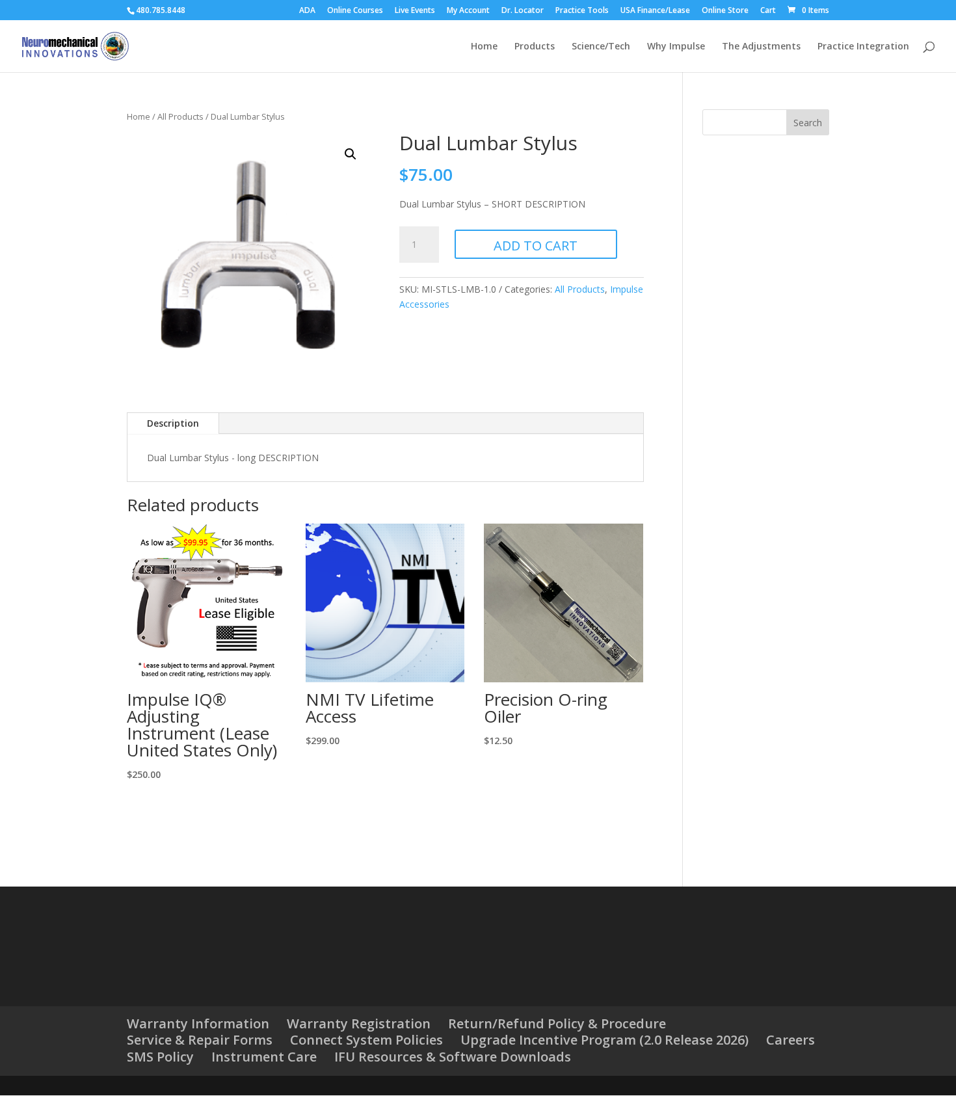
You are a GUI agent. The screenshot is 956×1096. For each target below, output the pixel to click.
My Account (468, 11)
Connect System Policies (366, 1040)
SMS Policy (160, 1056)
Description (173, 423)
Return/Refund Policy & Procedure (557, 1023)
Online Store (725, 11)
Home (484, 47)
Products (534, 47)
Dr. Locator (522, 11)
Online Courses (355, 11)
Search (807, 122)
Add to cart (536, 245)
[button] (350, 154)
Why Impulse (676, 47)
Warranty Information (198, 1023)
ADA (307, 11)
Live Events (415, 11)
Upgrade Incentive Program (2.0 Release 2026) (604, 1040)
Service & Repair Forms (199, 1040)
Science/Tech (601, 47)
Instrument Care (264, 1056)
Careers (790, 1040)
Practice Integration (863, 47)
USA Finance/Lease (655, 11)
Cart (768, 11)
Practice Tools (582, 11)
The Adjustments (761, 47)
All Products (180, 116)
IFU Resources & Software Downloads (452, 1056)
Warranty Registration (359, 1023)
